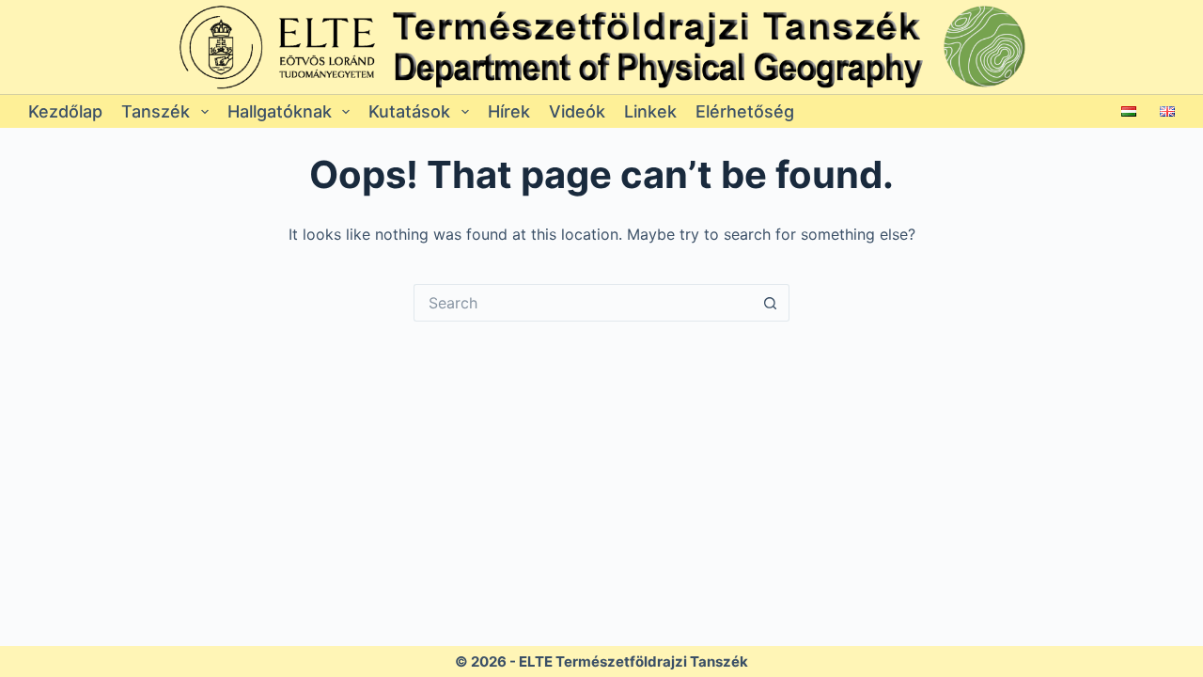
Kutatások (409, 111)
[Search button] (770, 303)
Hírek (509, 111)
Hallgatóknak (279, 111)
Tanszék (155, 111)
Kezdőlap (65, 111)
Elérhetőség (744, 111)
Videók (577, 111)
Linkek (650, 111)
